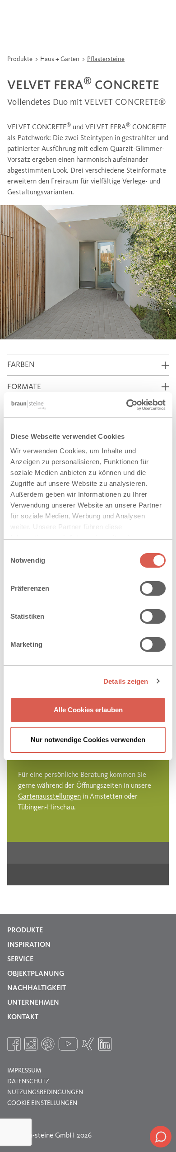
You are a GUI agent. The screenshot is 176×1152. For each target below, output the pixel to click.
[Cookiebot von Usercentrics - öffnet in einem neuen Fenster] (127, 405)
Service (20, 959)
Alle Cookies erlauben (88, 710)
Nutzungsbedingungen (45, 1092)
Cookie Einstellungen (42, 1103)
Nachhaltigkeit (36, 988)
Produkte (20, 59)
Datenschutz (28, 1081)
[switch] (153, 588)
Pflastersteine (106, 59)
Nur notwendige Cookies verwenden (88, 739)
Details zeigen (125, 681)
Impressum (24, 1070)
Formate (24, 387)
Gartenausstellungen (49, 796)
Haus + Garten (60, 59)
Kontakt (22, 1017)
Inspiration (29, 945)
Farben (21, 365)
